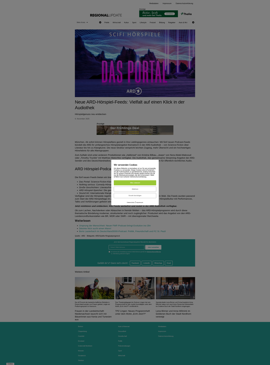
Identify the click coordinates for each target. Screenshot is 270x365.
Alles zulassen (135, 183)
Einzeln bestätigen (135, 195)
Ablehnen (135, 189)
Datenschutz (131, 202)
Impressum (139, 202)
